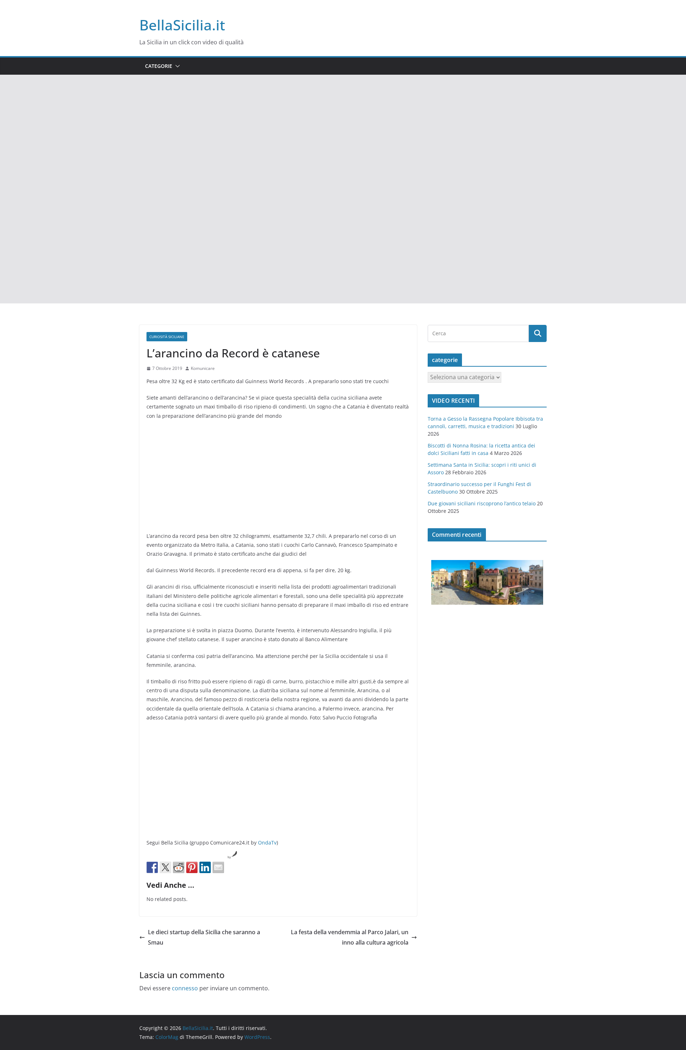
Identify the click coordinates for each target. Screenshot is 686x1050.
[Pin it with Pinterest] (192, 867)
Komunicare (203, 368)
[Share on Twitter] (165, 867)
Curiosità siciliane (166, 336)
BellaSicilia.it (182, 25)
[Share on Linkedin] (205, 867)
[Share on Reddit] (178, 867)
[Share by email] (218, 867)
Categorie (158, 66)
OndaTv (267, 842)
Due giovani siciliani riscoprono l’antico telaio (482, 503)
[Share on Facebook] (152, 867)
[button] (176, 66)
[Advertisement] (343, 128)
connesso (185, 988)
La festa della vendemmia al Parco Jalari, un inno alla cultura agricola (349, 937)
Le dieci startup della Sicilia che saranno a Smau (204, 937)
